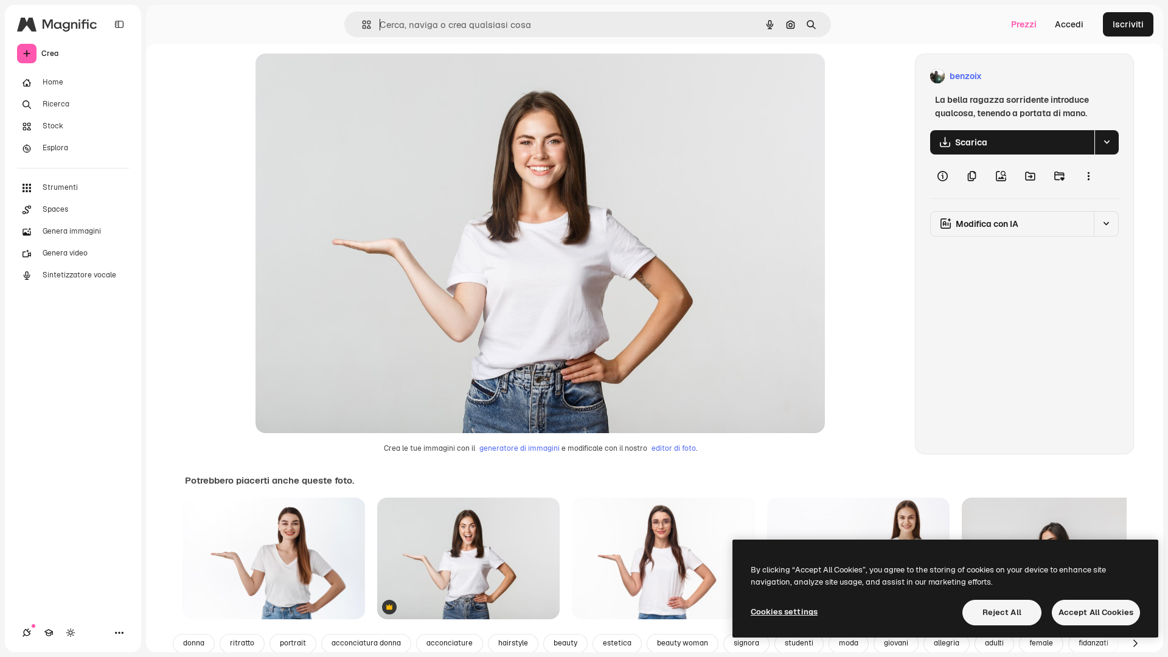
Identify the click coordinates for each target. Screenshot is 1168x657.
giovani (896, 643)
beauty (565, 643)
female (1041, 643)
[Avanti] (1135, 643)
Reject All (1001, 612)
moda (848, 643)
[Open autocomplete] (361, 24)
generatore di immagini (519, 448)
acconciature (449, 643)
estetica (617, 643)
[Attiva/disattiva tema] (70, 632)
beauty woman (682, 643)
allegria (946, 643)
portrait (293, 643)
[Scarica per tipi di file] (1106, 142)
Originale (335, 76)
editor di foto (674, 448)
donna (193, 643)
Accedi (1069, 24)
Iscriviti (1128, 24)
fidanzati (1093, 643)
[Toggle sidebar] (119, 24)
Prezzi (1024, 24)
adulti (994, 643)
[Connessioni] (26, 632)
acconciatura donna (366, 643)
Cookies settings (784, 612)
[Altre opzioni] (1088, 176)
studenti (799, 643)
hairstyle (513, 643)
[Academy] (48, 632)
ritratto (242, 643)
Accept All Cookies (1095, 612)
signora (746, 643)
